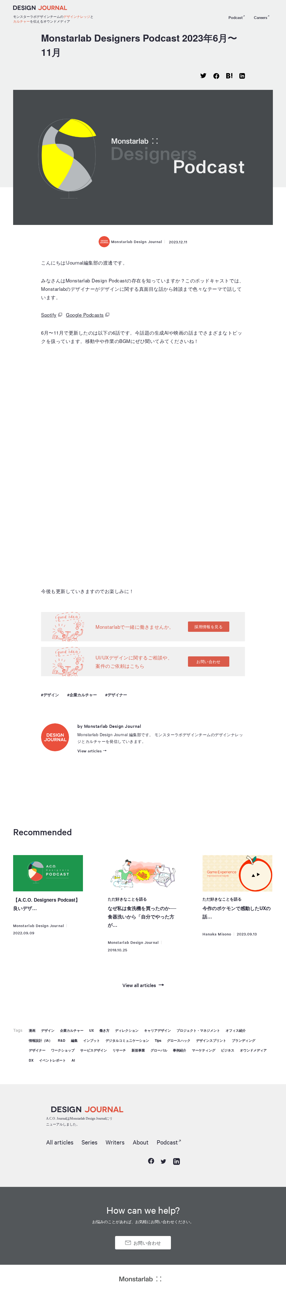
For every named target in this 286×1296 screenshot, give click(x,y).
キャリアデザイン (157, 1030)
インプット (91, 1040)
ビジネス (227, 1050)
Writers (115, 1142)
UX (91, 1030)
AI (73, 1060)
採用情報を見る (208, 626)
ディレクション (127, 1030)
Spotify (49, 314)
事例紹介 (179, 1050)
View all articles (139, 985)
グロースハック (178, 1040)
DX (31, 1060)
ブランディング (243, 1040)
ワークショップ (63, 1050)
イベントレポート (52, 1060)
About (141, 1142)
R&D (61, 1040)
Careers (260, 17)
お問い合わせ (208, 661)
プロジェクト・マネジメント (198, 1030)
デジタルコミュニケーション (127, 1040)
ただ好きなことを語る (127, 899)
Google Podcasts (85, 314)
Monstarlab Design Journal (136, 241)
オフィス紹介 (236, 1030)
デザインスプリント (211, 1040)
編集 (74, 1040)
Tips (158, 1040)
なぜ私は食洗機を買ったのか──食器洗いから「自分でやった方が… (142, 916)
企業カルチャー (83, 694)
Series (89, 1142)
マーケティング (203, 1050)
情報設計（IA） (40, 1040)
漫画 (32, 1030)
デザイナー (117, 694)
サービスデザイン (93, 1050)
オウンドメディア (253, 1050)
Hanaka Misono (216, 934)
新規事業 (138, 1050)
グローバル (159, 1050)
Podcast (235, 17)
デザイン (51, 694)
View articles (89, 750)
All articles (59, 1142)
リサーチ (119, 1050)
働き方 (104, 1030)
